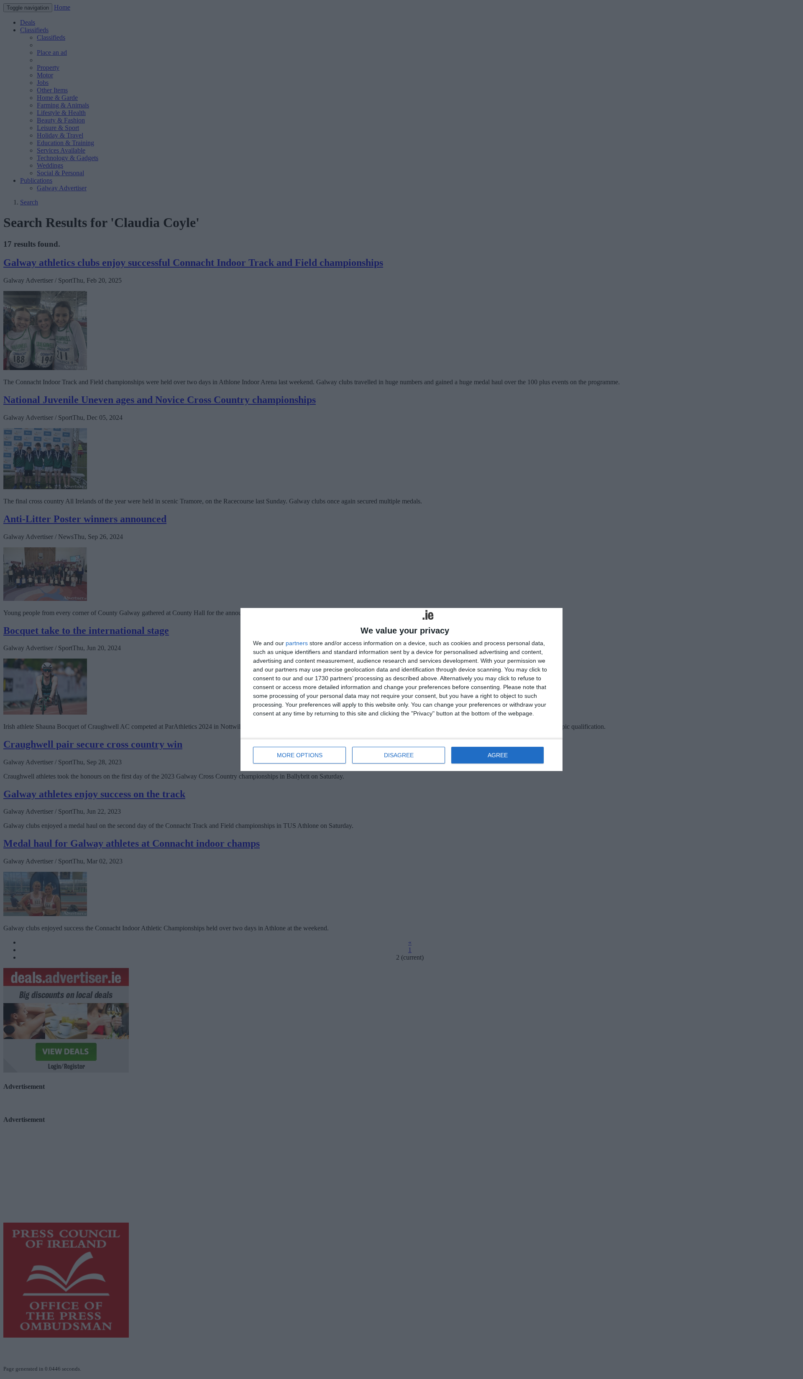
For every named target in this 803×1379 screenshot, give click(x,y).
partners (297, 643)
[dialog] (401, 689)
